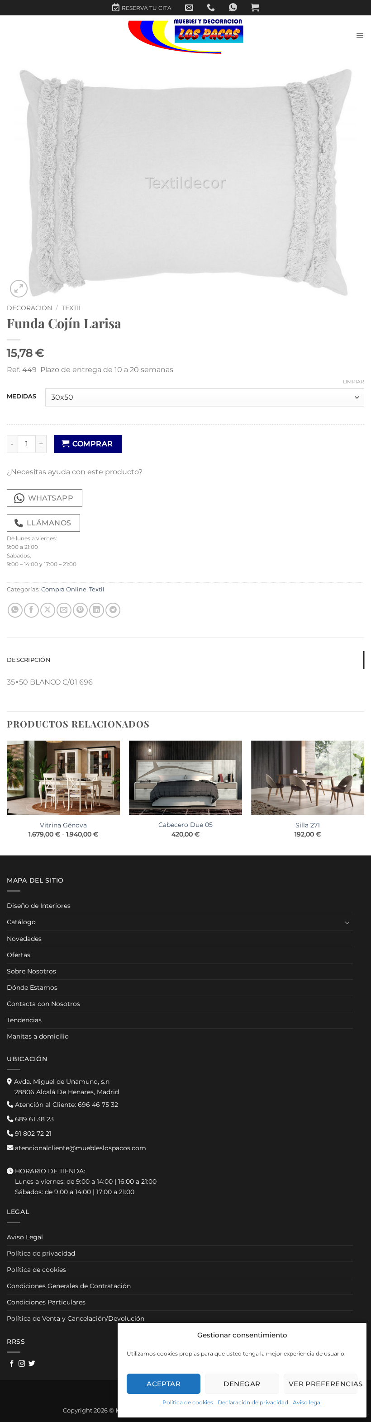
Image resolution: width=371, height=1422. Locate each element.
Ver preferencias (323, 1383)
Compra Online (63, 589)
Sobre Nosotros (31, 971)
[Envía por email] (64, 610)
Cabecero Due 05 (185, 825)
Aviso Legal (25, 1237)
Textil (72, 308)
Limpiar (353, 381)
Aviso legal (307, 1402)
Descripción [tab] (29, 660)
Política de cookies (187, 1402)
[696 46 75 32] (211, 7)
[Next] (364, 797)
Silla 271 (307, 825)
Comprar (92, 443)
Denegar (242, 1383)
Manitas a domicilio (38, 1036)
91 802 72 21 (32, 1133)
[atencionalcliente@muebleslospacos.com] (189, 7)
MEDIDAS (21, 396)
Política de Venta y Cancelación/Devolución (75, 1318)
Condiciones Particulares (46, 1302)
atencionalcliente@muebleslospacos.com (79, 1148)
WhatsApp (51, 498)
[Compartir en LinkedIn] (96, 610)
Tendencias (24, 1020)
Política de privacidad (41, 1253)
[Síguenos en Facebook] (12, 1364)
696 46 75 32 (65, 1105)
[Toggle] (347, 922)
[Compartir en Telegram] (112, 610)
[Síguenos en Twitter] (32, 1364)
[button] (255, 7)
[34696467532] (233, 7)
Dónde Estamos (32, 987)
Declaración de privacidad (253, 1402)
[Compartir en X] (47, 610)
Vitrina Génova (63, 825)
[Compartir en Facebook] (31, 610)
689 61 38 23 (33, 1119)
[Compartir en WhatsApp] (15, 610)
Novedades (24, 939)
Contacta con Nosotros (43, 1004)
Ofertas (18, 955)
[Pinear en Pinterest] (80, 610)
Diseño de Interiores (39, 906)
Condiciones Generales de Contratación (69, 1286)
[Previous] (7, 797)
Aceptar (164, 1383)
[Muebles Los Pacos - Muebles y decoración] (185, 36)
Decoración (29, 308)
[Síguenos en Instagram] (22, 1364)
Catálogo (21, 922)
